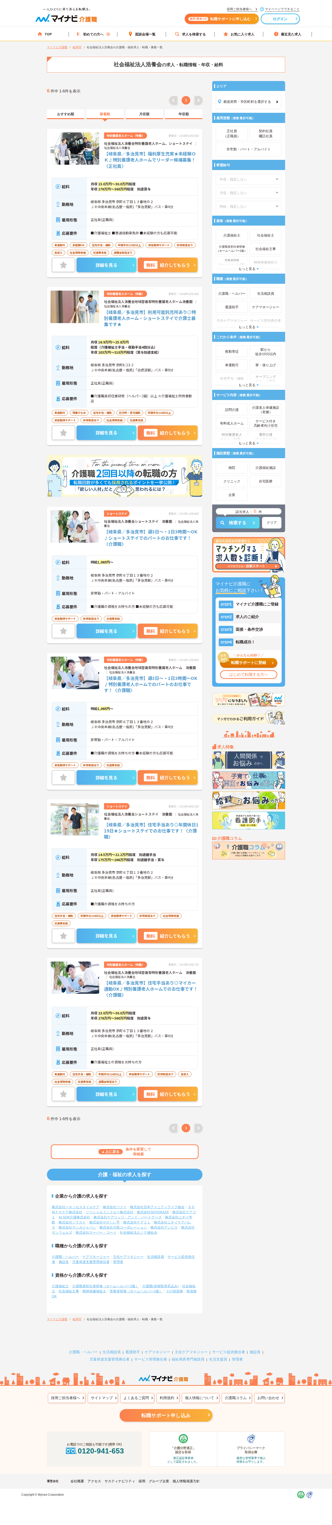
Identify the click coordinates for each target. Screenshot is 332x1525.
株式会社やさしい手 (104, 1222)
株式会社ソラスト (72, 1222)
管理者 (118, 1262)
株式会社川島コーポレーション (123, 1227)
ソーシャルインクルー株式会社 (109, 1212)
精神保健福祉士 (94, 1291)
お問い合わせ (268, 1398)
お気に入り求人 (242, 34)
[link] (65, 114)
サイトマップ (102, 1398)
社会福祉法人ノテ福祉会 (138, 1232)
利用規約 (167, 1398)
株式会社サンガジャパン (77, 1227)
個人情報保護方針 (186, 1481)
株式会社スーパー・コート (96, 1232)
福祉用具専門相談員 (188, 1359)
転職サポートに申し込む (220, 19)
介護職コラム (236, 1398)
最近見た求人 (291, 34)
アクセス (94, 1481)
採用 (142, 1481)
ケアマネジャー (157, 1352)
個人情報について (199, 1398)
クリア (272, 522)
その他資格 (174, 1291)
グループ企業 (159, 1481)
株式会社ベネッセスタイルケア (75, 1207)
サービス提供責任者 (228, 1352)
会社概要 (77, 1481)
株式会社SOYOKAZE (153, 1212)
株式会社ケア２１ (136, 1222)
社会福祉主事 (69, 1291)
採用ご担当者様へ (65, 1398)
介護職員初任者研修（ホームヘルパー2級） (105, 1286)
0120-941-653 (101, 1451)
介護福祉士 (60, 1286)
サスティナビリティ (120, 1481)
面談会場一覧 (145, 34)
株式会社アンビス (164, 1227)
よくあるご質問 (136, 1398)
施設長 (64, 1262)
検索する (237, 522)
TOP (48, 34)
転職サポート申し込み (166, 1415)
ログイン (280, 19)
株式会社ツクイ (115, 1207)
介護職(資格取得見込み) (160, 1286)
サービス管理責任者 (150, 1359)
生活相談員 (155, 1257)
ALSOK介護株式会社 (74, 1217)
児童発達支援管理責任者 (91, 1262)
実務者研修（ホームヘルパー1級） (136, 1291)
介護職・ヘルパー (65, 1257)
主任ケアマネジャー (128, 1257)
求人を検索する (194, 34)
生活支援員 (218, 1359)
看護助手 (132, 1352)
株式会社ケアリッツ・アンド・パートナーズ (128, 1217)
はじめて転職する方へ (248, 674)
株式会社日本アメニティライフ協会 (157, 1207)
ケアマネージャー (96, 1257)
